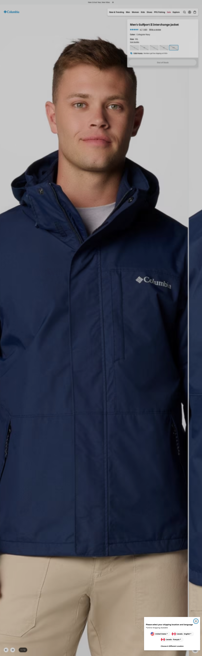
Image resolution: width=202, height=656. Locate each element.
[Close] (196, 621)
